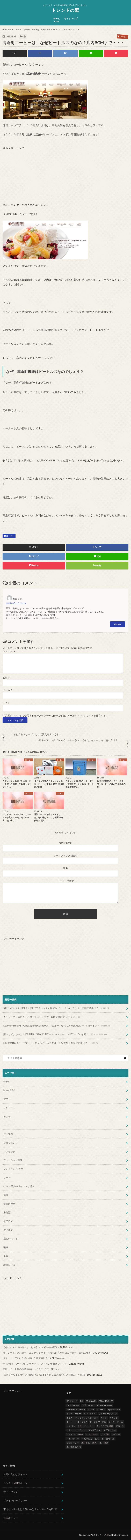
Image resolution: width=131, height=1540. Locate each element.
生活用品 (8, 1229)
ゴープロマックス (98, 1422)
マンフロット (92, 1434)
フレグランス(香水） (14, 1168)
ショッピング (10, 1142)
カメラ (7, 1116)
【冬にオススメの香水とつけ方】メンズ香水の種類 (30, 1347)
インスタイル (90, 1413)
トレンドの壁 (65, 10)
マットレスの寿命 (75, 1434)
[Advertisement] (28, 171)
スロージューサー (85, 1426)
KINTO (91, 1409)
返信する (117, 624)
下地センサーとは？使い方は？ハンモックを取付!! (30, 1509)
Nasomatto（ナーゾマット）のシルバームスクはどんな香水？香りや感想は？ (50, 1042)
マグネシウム (110, 1430)
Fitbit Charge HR (104, 1405)
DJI (81, 1401)
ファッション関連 (13, 1160)
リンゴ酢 (105, 1434)
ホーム (56, 20)
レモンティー (73, 1438)
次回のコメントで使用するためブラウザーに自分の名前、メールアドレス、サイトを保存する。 (56, 715)
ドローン (120, 1426)
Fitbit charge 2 (88, 1405)
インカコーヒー (74, 1413)
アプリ (7, 1099)
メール (8, 690)
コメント (9, 651)
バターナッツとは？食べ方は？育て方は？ (25, 1358)
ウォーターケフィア (108, 1413)
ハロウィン (80, 1430)
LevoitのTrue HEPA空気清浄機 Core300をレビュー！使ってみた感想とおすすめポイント (56, 1025)
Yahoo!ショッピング (65, 832)
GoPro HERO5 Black (76, 1409)
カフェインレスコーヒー (86, 1418)
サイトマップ (71, 18)
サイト (6, 703)
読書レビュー (10, 1264)
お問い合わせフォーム (15, 1474)
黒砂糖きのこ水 (74, 1447)
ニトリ (70, 1430)
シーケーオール (116, 1422)
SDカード (101, 1409)
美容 (5, 1255)
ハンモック (9, 1151)
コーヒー (10, 536)
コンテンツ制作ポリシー (16, 1483)
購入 (94, 1442)
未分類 (7, 1212)
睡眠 (5, 1247)
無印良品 (8, 1221)
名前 (6, 677)
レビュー (116, 1434)
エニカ (70, 1418)
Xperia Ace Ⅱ (114, 1409)
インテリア (9, 1107)
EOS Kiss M (91, 1401)
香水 (106, 1442)
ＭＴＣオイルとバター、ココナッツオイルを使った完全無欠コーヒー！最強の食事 (47, 1352)
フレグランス (94, 1430)
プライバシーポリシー (15, 1500)
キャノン (114, 1418)
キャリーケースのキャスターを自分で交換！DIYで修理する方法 (43, 1016)
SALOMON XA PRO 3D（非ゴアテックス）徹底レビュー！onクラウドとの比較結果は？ (56, 1008)
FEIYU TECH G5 (106, 1401)
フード (7, 1177)
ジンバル (71, 1426)
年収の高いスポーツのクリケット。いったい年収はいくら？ (35, 1363)
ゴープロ (8, 1134)
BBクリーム (72, 1401)
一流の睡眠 (87, 1438)
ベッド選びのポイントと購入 (18, 1186)
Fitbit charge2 (73, 1405)
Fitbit (6, 1081)
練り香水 (86, 1442)
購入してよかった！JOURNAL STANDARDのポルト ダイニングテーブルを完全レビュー (55, 1034)
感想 (96, 1438)
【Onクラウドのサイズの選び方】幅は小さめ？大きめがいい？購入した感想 (44, 1374)
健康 (5, 1195)
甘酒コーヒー (73, 1442)
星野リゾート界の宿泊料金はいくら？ (23, 1369)
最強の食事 (9, 1203)
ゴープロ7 (82, 1422)
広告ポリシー (10, 1517)
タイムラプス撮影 (105, 1426)
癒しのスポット (11, 1238)
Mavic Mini (8, 1090)
